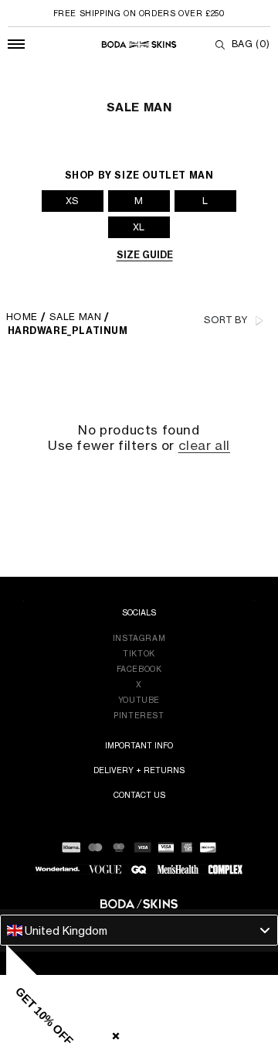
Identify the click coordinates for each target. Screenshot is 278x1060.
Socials (139, 612)
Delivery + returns (139, 770)
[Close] (113, 1033)
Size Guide (145, 255)
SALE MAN (75, 316)
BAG (251, 43)
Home (22, 316)
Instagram (139, 637)
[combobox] (139, 930)
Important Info (139, 745)
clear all (204, 445)
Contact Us (139, 794)
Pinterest (139, 715)
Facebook (139, 668)
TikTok (139, 653)
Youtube (139, 699)
